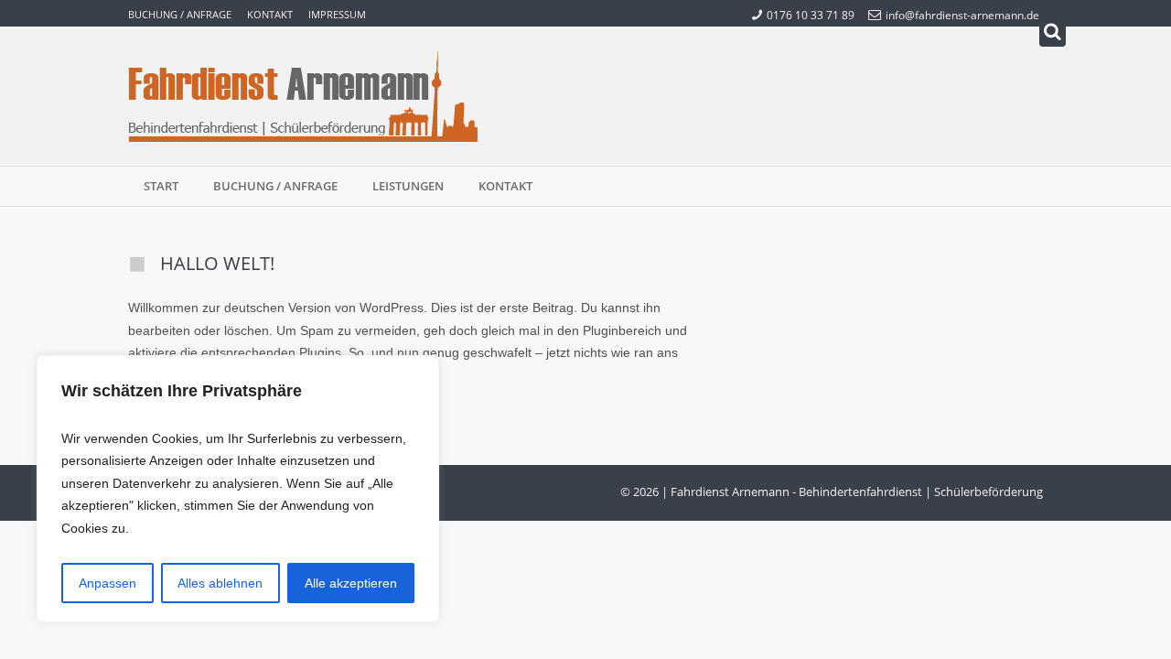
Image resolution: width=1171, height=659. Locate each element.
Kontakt (270, 14)
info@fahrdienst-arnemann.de (962, 14)
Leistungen (408, 186)
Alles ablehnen (220, 583)
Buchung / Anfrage (179, 14)
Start (161, 186)
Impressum (337, 14)
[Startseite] (303, 96)
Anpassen (107, 583)
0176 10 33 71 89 (810, 14)
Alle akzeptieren (351, 583)
